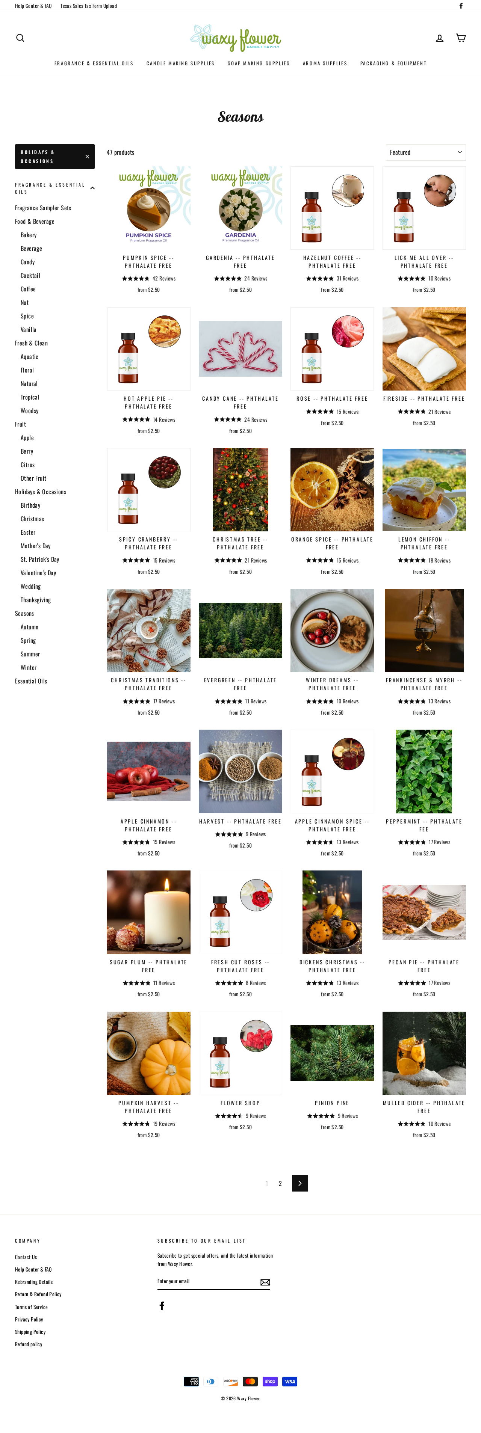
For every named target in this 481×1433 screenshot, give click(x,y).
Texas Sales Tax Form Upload (89, 5)
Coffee (28, 288)
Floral (27, 369)
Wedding (31, 586)
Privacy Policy (29, 1319)
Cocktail (30, 275)
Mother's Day (36, 545)
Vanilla (29, 329)
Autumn (29, 626)
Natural (29, 383)
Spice (27, 315)
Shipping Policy (30, 1331)
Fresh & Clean (31, 342)
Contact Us (26, 1257)
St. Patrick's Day (40, 559)
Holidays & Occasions (38, 156)
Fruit (20, 423)
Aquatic (30, 356)
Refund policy (28, 1344)
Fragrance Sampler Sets (43, 207)
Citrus (28, 464)
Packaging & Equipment (393, 63)
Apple (27, 437)
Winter (28, 667)
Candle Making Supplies (181, 63)
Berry (27, 451)
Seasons (24, 613)
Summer (30, 653)
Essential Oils (31, 680)
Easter (28, 532)
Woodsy (29, 410)
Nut (25, 302)
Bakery (28, 234)
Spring (28, 640)
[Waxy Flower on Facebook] (161, 1305)
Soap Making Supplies (259, 63)
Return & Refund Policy (38, 1294)
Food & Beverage (34, 221)
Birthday (30, 505)
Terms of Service (31, 1307)
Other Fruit (33, 478)
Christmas (32, 518)
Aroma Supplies (325, 63)
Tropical (30, 396)
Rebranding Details (34, 1281)
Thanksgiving (36, 599)
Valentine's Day (38, 572)
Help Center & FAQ (33, 5)
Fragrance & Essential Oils (94, 63)
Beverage (31, 248)
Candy (28, 261)
